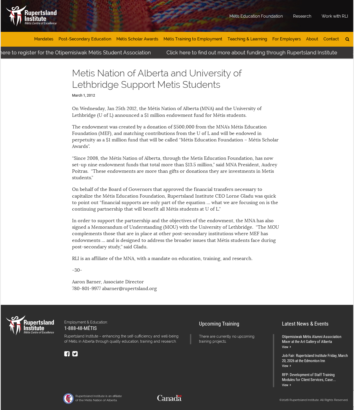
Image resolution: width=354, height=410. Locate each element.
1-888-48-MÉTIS (80, 328)
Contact (331, 39)
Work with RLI (335, 16)
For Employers (286, 39)
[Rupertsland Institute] (31, 16)
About (312, 39)
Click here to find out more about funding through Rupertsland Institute (244, 52)
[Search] (347, 39)
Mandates (43, 39)
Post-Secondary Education (85, 39)
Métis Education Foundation (256, 16)
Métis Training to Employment (193, 39)
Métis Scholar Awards (137, 39)
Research (302, 16)
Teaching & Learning (247, 39)
